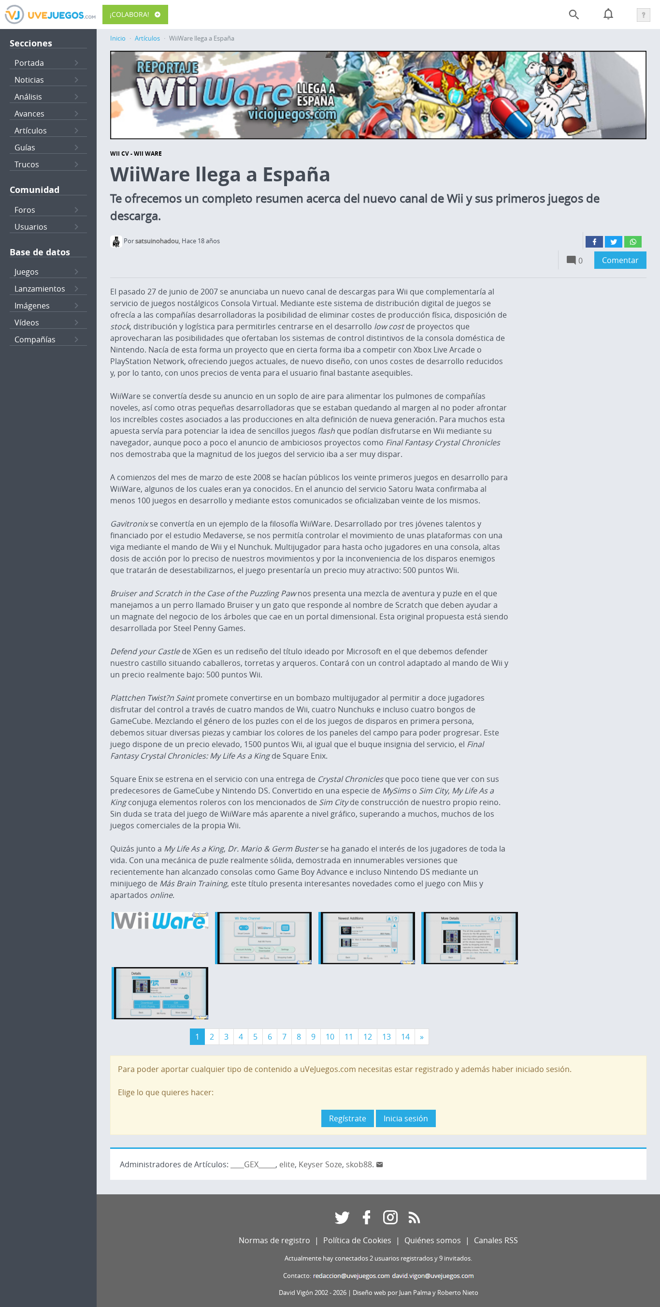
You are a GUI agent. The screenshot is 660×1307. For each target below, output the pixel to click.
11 (348, 1036)
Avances (29, 113)
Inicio (118, 38)
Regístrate (347, 1118)
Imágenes (32, 305)
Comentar (620, 260)
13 (386, 1036)
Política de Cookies (357, 1240)
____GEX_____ (252, 1164)
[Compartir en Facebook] (594, 242)
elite (287, 1164)
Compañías (35, 339)
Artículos (30, 130)
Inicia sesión (406, 1118)
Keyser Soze (320, 1164)
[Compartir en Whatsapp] (633, 242)
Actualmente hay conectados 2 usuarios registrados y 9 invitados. (378, 1258)
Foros (24, 210)
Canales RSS (496, 1240)
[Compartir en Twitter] (613, 242)
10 (330, 1036)
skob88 (359, 1164)
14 (405, 1036)
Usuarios (30, 226)
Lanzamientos (39, 288)
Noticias (29, 79)
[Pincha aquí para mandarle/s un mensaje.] (380, 1164)
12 (367, 1036)
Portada (29, 63)
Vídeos (26, 322)
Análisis (28, 96)
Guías (24, 147)
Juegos (26, 271)
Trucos (26, 164)
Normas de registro (274, 1240)
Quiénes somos (432, 1240)
